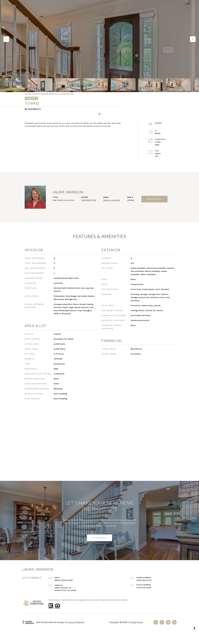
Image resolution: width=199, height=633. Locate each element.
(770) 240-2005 (143, 587)
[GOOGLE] (168, 622)
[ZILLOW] (174, 622)
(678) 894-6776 (89, 200)
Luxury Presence (76, 622)
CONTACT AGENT (154, 199)
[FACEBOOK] (155, 622)
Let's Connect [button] (99, 538)
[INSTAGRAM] (162, 622)
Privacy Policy (136, 622)
